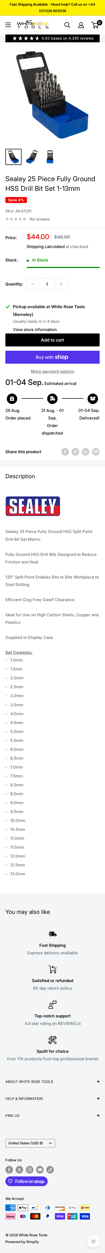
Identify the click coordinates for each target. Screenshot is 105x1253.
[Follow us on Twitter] (19, 1169)
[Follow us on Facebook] (9, 1169)
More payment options (52, 371)
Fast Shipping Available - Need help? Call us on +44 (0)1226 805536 (52, 7)
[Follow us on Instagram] (29, 1169)
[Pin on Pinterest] (75, 452)
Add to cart (52, 340)
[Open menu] (8, 25)
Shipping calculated (46, 246)
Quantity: (14, 284)
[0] (95, 25)
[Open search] (67, 25)
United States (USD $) (25, 1143)
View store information (35, 329)
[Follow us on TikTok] (50, 1169)
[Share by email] (96, 452)
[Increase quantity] (61, 284)
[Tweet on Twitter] (85, 452)
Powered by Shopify (22, 1242)
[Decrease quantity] (32, 284)
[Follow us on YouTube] (40, 1169)
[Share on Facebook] (65, 452)
